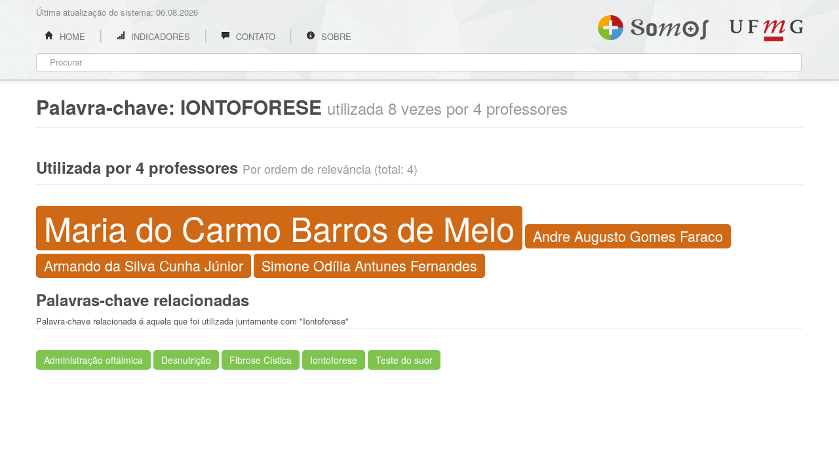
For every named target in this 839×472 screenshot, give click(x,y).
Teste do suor (404, 359)
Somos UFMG (653, 25)
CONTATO (254, 36)
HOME (71, 36)
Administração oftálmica (93, 359)
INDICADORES (159, 36)
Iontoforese (333, 359)
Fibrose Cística (260, 359)
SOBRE (335, 36)
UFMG (766, 30)
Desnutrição (186, 359)
